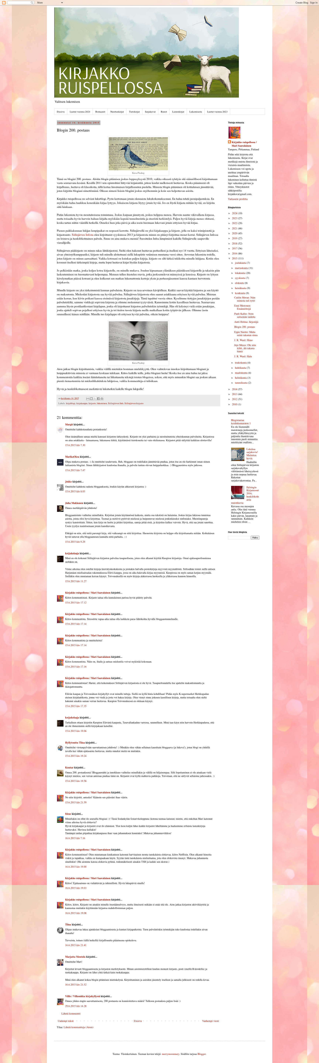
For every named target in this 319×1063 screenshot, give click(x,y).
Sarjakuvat (150, 111)
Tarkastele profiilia (238, 199)
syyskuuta (240, 278)
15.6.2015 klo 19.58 (75, 781)
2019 (235, 238)
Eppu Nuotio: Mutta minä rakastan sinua (246, 333)
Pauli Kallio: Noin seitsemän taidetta (244, 315)
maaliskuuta (241, 372)
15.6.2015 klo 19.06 (75, 731)
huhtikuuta (241, 367)
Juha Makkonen (74, 503)
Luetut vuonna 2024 (80, 111)
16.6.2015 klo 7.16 (75, 838)
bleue (68, 814)
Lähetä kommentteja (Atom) (78, 1027)
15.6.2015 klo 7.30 (75, 445)
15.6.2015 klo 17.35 (75, 706)
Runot (164, 111)
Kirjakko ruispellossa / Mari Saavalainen (88, 592)
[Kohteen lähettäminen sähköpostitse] (88, 398)
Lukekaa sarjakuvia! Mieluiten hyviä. (252, 453)
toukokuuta (241, 362)
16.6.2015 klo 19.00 (75, 866)
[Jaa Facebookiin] (98, 398)
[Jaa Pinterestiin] (102, 398)
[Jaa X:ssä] (95, 398)
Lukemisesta (195, 111)
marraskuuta (241, 268)
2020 (235, 233)
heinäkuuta (241, 288)
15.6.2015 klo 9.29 (75, 541)
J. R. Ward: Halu (243, 356)
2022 (235, 223)
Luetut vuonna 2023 (217, 111)
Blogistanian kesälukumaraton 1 (241, 421)
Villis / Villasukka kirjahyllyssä (82, 996)
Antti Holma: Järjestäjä (246, 322)
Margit (69, 424)
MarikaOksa (72, 457)
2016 (235, 253)
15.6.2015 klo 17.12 (75, 602)
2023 (235, 218)
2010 (235, 404)
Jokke (68, 481)
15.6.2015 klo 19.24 (75, 756)
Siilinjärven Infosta (82, 234)
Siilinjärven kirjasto (133, 403)
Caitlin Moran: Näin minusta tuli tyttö (244, 299)
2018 (235, 243)
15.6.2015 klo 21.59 (75, 802)
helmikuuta (241, 377)
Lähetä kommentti (70, 1013)
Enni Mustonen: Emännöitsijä (242, 307)
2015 (235, 258)
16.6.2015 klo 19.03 (75, 888)
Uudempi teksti (66, 1021)
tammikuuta (241, 382)
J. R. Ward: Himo (243, 340)
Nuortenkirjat (117, 111)
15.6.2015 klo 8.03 (75, 491)
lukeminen (102, 403)
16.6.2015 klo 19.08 (75, 913)
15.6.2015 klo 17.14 (75, 623)
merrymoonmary (170, 1054)
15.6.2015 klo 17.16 (75, 666)
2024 (235, 213)
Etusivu (61, 111)
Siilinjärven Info (115, 403)
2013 (235, 394)
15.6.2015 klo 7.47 (75, 470)
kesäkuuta (240, 293)
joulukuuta (241, 263)
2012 (235, 399)
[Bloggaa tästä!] (91, 398)
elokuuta (240, 283)
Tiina (68, 924)
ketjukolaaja (72, 553)
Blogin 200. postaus (244, 327)
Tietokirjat (134, 111)
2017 (235, 248)
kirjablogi (70, 403)
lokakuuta (240, 273)
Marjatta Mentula (75, 957)
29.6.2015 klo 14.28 (75, 1006)
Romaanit (100, 111)
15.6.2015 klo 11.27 (75, 581)
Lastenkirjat (178, 111)
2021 (235, 228)
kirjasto (92, 403)
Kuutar (69, 767)
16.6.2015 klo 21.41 (75, 945)
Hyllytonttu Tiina (75, 742)
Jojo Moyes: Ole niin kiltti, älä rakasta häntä (245, 348)
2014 (235, 389)
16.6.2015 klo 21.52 (75, 984)
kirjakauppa (82, 403)
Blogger (202, 1054)
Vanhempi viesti (210, 1021)
